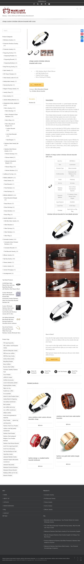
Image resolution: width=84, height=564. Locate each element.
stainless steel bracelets (45, 558)
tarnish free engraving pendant (10, 446)
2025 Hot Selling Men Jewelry (10, 350)
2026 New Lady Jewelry (9, 356)
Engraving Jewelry (8, 53)
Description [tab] (32, 99)
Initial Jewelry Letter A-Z (9, 77)
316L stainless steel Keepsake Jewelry (10, 346)
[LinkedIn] (82, 37)
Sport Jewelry (6, 70)
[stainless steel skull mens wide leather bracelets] (68, 401)
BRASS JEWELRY (8, 195)
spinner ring (15, 420)
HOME (5, 494)
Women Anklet (9, 157)
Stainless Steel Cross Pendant (10, 425)
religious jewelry (7, 412)
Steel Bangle (9, 139)
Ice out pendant (7, 393)
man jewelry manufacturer (9, 401)
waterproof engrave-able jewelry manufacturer (10, 460)
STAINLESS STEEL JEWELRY (11, 103)
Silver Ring (7, 235)
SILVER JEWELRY (8, 218)
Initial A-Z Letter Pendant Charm (11, 396)
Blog (4, 509)
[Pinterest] (82, 34)
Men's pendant (6, 404)
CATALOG (6, 502)
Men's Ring (8, 120)
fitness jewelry (9, 560)
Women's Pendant (7, 475)
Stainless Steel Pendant (9, 433)
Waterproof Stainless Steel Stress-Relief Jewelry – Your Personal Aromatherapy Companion (61, 547)
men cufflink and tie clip (9, 407)
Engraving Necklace (9, 63)
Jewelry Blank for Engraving (10, 399)
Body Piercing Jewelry (9, 66)
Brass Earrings (8, 207)
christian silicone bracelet (38, 91)
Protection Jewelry (8, 49)
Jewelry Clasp (7, 92)
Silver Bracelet (8, 224)
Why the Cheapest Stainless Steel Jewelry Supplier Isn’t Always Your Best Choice (62, 536)
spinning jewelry (7, 423)
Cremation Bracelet (9, 247)
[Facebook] (82, 30)
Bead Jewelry (7, 180)
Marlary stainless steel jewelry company (11, 558)
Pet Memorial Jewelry (10, 251)
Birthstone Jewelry (8, 40)
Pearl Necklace (8, 187)
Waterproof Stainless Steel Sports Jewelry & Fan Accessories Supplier (62, 531)
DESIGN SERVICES (8, 505)
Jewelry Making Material (9, 99)
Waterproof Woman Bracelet (10, 470)
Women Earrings (9, 153)
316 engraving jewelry (8, 343)
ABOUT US (6, 498)
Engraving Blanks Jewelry (9, 385)
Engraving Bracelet (9, 59)
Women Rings (9, 166)
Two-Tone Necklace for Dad (9, 451)
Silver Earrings (8, 228)
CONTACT (6, 513)
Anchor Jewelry (7, 266)
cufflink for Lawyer (7, 377)
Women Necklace (10, 170)
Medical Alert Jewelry (8, 81)
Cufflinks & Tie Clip (8, 174)
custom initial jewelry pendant (10, 382)
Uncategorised (7, 273)
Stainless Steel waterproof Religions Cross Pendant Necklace (9, 438)
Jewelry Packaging (8, 269)
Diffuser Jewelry (7, 255)
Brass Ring (7, 214)
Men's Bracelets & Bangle (41, 89)
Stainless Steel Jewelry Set (11, 143)
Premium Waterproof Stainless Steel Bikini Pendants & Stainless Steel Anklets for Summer (62, 541)
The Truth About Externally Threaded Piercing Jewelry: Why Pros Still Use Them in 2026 (62, 526)
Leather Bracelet (10, 128)
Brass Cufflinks (7, 364)
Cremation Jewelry (8, 239)
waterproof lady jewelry (8, 464)
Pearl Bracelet (8, 184)
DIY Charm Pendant (8, 74)
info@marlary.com (42, 1)
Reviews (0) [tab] (32, 102)
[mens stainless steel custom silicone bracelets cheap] (40, 401)
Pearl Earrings (8, 191)
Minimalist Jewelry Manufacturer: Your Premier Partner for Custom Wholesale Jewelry (61, 521)
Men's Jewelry (8, 108)
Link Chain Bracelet (11, 134)
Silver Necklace (8, 232)
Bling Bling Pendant (8, 361)
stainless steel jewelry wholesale (28, 558)
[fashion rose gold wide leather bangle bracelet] (68, 441)
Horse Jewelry (7, 96)
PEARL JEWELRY (8, 177)
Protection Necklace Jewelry (10, 43)
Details (40, 425)
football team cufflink (8, 391)
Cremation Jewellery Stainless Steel (10, 370)
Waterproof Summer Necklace (10, 467)
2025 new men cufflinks (9, 353)
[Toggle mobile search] (77, 9)
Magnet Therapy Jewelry (9, 88)
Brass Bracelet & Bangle (10, 198)
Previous (28, 39)
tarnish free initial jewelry (9, 448)
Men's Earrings (9, 110)
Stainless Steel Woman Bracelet (11, 443)
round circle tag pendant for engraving (9, 416)
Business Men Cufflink (8, 367)
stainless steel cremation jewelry (59, 558)
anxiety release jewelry (8, 358)
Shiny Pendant (6, 420)
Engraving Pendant (9, 55)
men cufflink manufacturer (9, 410)
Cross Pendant (6, 374)
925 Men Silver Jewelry (10, 221)
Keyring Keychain (7, 85)
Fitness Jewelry (7, 262)
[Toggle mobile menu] (81, 9)
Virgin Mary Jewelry (8, 454)
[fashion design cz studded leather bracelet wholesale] (40, 442)
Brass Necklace (8, 211)
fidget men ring (6, 388)
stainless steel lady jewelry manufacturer (9, 429)
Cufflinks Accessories (8, 380)
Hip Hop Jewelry (7, 258)
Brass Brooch (7, 203)
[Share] (82, 40)
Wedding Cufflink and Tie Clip (10, 472)
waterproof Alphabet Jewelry (10, 457)
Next (52, 39)
